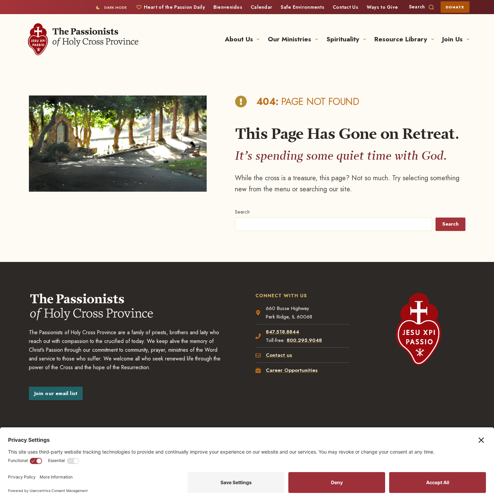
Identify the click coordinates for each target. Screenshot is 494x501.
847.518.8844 (282, 332)
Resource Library (400, 39)
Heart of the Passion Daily (174, 7)
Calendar (261, 7)
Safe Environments (302, 7)
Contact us (279, 355)
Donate (455, 7)
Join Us (452, 39)
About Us (239, 39)
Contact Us (345, 7)
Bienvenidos (227, 7)
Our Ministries (289, 39)
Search (242, 212)
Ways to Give (382, 7)
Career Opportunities (292, 370)
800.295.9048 (304, 340)
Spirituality (342, 39)
